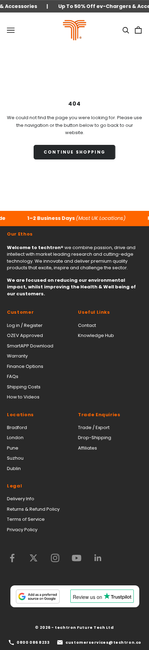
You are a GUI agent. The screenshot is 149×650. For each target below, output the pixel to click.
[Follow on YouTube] (76, 558)
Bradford (17, 427)
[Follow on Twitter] (33, 558)
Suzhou (15, 458)
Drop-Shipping (94, 437)
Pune (12, 448)
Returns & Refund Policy (33, 509)
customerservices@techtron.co (103, 642)
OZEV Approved (25, 335)
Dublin (14, 468)
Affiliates (87, 448)
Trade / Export (93, 427)
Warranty (17, 356)
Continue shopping (74, 152)
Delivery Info (20, 498)
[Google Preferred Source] (38, 596)
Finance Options (25, 366)
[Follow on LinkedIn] (98, 558)
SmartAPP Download (30, 346)
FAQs (12, 376)
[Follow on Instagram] (55, 558)
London (15, 437)
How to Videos (23, 397)
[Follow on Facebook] (12, 558)
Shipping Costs (24, 387)
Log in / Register (25, 325)
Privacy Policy (22, 529)
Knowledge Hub (96, 335)
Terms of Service (26, 519)
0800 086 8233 (33, 642)
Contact (87, 325)
